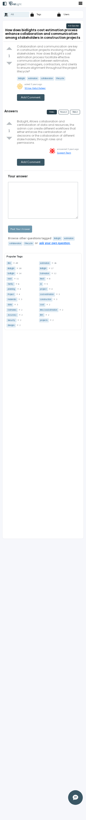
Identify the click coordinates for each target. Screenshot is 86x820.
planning (11, 289)
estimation (32, 78)
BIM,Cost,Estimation (48, 310)
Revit (42, 279)
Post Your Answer (20, 229)
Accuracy (12, 315)
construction (45, 299)
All (12, 14)
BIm (41, 315)
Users (66, 14)
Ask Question (73, 26)
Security (11, 320)
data (10, 304)
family (10, 284)
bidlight (11, 273)
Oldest (75, 112)
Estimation (44, 273)
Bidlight (43, 268)
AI (41, 284)
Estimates (12, 310)
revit (10, 279)
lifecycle (60, 78)
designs (11, 325)
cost (42, 304)
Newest (63, 112)
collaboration (47, 78)
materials (12, 299)
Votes (51, 112)
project (43, 289)
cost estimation (47, 294)
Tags (39, 14)
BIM (9, 263)
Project (11, 294)
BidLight (21, 78)
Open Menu (80, 3)
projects (43, 320)
